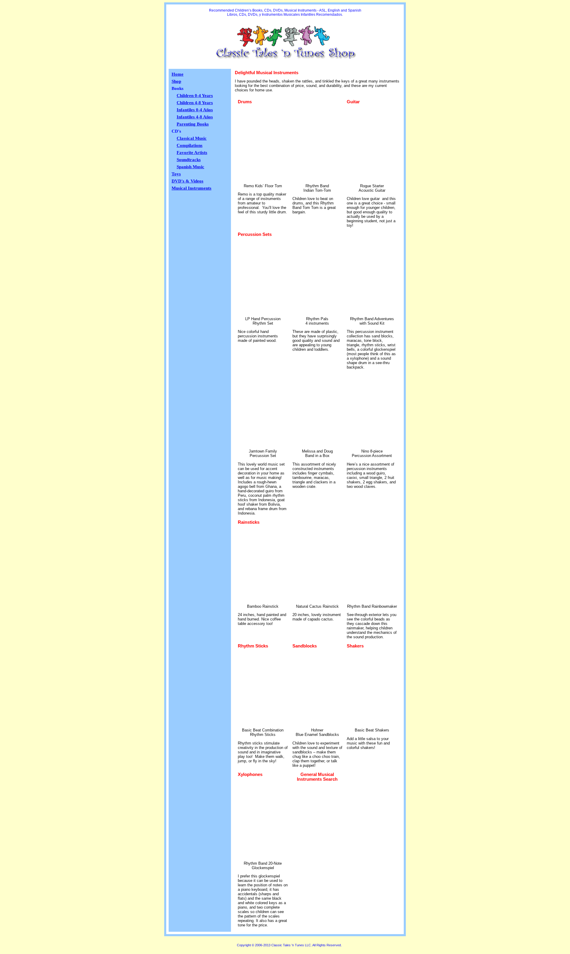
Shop (176, 81)
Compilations (189, 145)
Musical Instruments (191, 188)
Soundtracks (189, 159)
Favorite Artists (192, 152)
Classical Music (192, 138)
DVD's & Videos (187, 181)
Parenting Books (193, 124)
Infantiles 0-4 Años (195, 109)
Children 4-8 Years (195, 102)
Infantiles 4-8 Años (195, 117)
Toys (176, 174)
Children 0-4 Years (195, 95)
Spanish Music (190, 166)
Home (177, 74)
